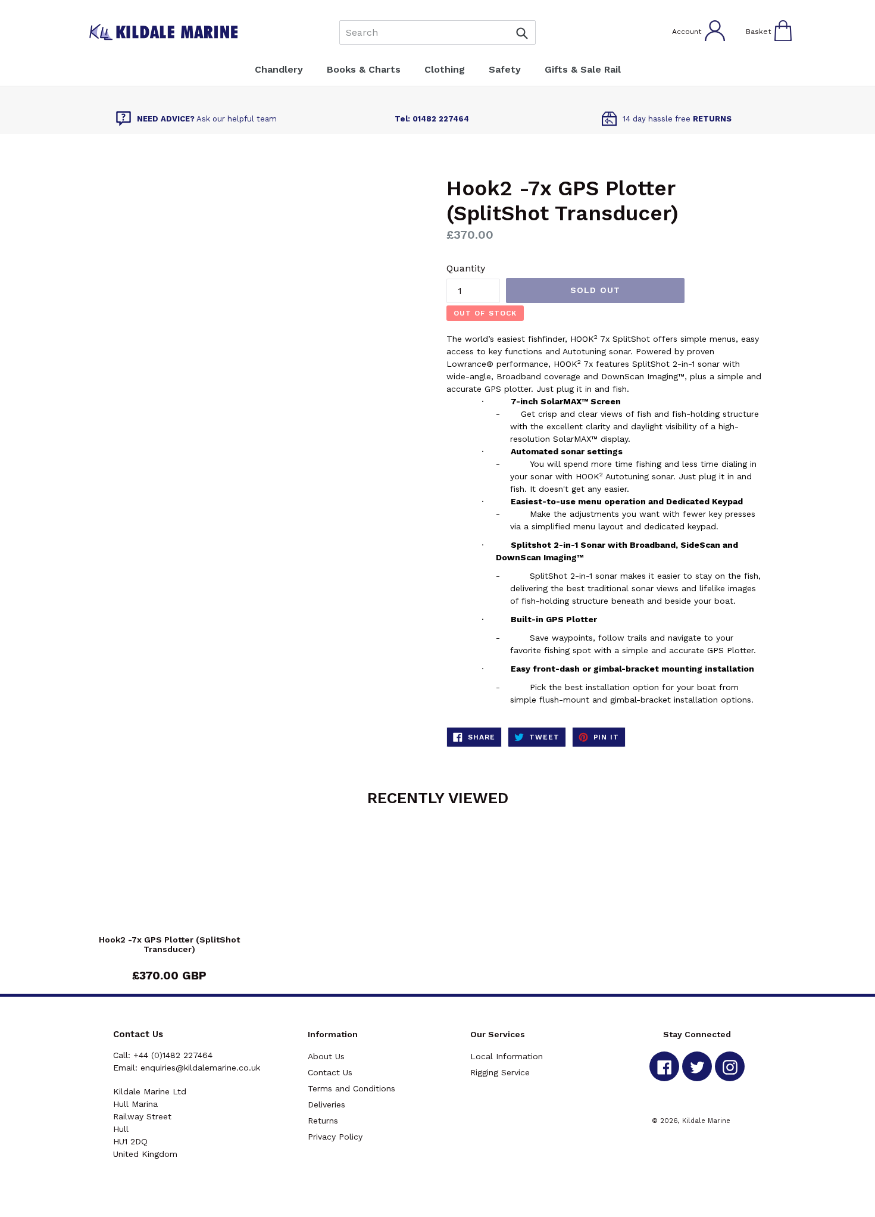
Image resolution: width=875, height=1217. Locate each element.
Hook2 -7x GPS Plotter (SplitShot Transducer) (169, 944)
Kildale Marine (706, 1120)
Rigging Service (500, 1072)
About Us (326, 1056)
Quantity (465, 268)
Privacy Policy (335, 1136)
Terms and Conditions (351, 1088)
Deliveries (326, 1104)
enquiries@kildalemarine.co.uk (200, 1067)
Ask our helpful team (207, 118)
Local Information (506, 1056)
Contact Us (330, 1072)
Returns (323, 1120)
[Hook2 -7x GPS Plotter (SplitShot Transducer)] (169, 881)
